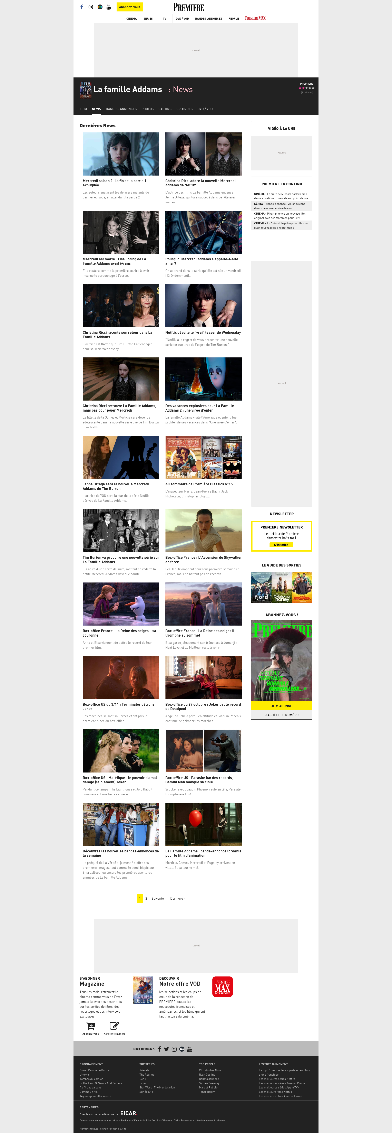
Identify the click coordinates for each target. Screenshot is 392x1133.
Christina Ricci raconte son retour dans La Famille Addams (117, 334)
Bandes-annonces (121, 109)
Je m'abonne (281, 706)
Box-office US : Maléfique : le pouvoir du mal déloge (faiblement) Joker (120, 780)
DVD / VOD (182, 18)
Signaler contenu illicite (113, 1128)
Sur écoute (146, 1091)
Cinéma (131, 18)
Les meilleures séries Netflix (277, 1078)
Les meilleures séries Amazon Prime (282, 1083)
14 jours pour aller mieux (95, 1096)
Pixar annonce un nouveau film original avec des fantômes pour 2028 (279, 215)
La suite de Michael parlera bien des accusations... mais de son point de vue (281, 196)
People (233, 18)
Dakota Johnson (209, 1078)
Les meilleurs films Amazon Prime (280, 1096)
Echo (142, 1083)
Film (83, 109)
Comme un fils (89, 1091)
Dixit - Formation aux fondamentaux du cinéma (199, 1120)
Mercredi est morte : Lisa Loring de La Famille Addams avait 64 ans (114, 261)
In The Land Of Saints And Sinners (101, 1083)
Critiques (184, 109)
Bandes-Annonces (208, 18)
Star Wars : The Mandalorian (157, 1087)
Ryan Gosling (207, 1074)
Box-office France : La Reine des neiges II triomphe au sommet (199, 633)
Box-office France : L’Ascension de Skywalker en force (203, 559)
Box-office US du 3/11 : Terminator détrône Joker (119, 706)
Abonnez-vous (129, 7)
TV (164, 18)
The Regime (146, 1074)
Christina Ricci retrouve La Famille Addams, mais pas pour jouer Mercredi (119, 408)
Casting (165, 109)
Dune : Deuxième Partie (94, 1070)
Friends (144, 1070)
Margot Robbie (208, 1087)
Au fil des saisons (90, 1087)
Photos (147, 109)
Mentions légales (89, 1128)
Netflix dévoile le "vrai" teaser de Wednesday (203, 332)
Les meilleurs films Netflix (275, 1091)
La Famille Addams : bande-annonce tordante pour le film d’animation (203, 853)
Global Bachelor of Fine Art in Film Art (134, 1120)
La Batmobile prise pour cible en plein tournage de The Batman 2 (281, 225)
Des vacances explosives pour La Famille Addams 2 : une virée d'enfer (199, 408)
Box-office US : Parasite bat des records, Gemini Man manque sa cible (199, 780)
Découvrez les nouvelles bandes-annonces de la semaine (121, 853)
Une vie (84, 1074)
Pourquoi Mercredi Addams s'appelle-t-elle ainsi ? (201, 261)
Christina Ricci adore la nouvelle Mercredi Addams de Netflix (200, 183)
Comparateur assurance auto (95, 1120)
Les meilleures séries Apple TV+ (279, 1087)
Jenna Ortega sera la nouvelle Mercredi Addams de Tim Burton (116, 486)
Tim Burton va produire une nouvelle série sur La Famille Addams (121, 559)
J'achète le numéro (281, 715)
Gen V (143, 1078)
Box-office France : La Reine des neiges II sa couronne (119, 633)
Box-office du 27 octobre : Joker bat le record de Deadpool (203, 706)
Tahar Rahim (207, 1091)
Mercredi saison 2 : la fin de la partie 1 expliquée (114, 183)
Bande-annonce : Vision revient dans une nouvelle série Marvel (279, 206)
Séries (148, 18)
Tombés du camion (91, 1078)
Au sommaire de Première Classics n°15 (199, 484)
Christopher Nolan (210, 1070)
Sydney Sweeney (209, 1083)
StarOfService (164, 1120)
